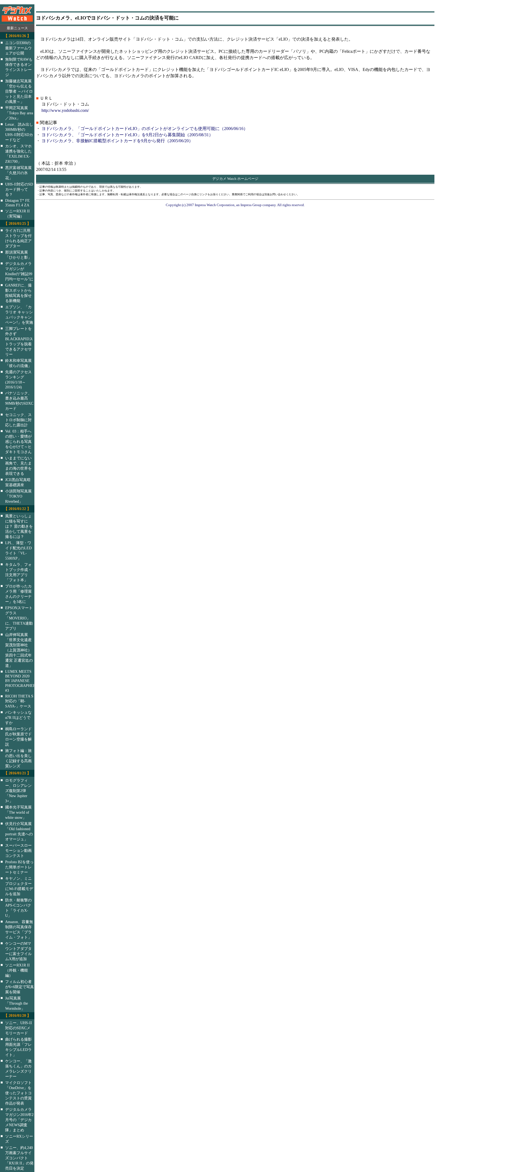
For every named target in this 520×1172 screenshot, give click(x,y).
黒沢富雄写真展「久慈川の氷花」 (18, 172)
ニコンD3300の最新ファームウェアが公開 (18, 48)
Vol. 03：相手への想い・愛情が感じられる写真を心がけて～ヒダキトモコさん (18, 441)
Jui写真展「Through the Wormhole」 (16, 1003)
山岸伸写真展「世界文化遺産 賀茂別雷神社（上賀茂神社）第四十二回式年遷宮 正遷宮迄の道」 (19, 650)
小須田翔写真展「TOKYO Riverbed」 (18, 496)
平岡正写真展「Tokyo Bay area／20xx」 (19, 113)
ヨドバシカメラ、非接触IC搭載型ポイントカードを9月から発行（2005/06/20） (117, 140)
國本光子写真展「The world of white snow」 (18, 812)
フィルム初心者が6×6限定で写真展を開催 (19, 986)
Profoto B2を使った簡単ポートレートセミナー (19, 867)
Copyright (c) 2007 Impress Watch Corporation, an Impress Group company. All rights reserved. (235, 205)
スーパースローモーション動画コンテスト (18, 850)
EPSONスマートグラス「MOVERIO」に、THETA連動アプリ (19, 618)
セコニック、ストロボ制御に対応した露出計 (18, 420)
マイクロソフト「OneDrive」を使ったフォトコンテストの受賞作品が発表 (18, 1092)
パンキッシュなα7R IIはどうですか (18, 717)
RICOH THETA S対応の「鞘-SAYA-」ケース (19, 701)
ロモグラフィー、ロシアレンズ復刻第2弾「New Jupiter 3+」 (18, 790)
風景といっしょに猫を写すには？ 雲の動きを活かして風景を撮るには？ (19, 526)
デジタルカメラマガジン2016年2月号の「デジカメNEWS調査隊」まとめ (19, 1119)
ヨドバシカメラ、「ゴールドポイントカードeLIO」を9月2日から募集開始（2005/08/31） (127, 134)
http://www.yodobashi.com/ (65, 110)
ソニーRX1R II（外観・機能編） (17, 970)
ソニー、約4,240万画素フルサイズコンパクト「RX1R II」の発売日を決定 (19, 1157)
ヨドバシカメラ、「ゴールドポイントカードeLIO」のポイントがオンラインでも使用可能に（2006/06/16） (144, 128)
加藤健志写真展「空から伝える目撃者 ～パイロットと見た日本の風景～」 (19, 91)
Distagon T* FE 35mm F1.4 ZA (17, 202)
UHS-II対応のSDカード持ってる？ (19, 189)
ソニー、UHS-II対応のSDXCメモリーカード (18, 1028)
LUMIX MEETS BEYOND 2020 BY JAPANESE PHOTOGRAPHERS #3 (23, 681)
